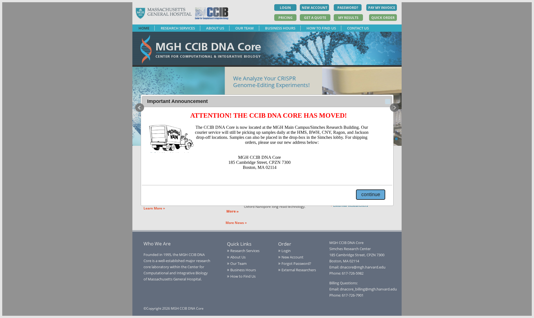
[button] (387, 101)
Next (394, 107)
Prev (139, 107)
